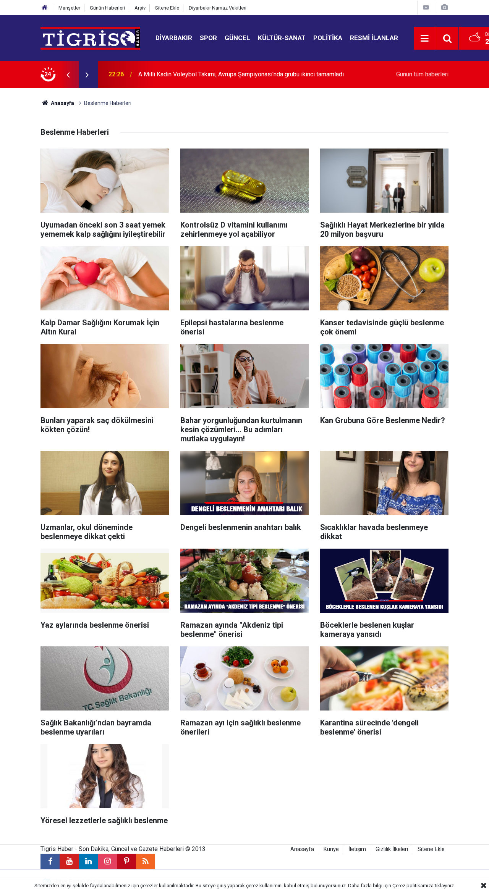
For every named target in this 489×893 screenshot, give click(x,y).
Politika (327, 38)
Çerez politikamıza (413, 885)
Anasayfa (62, 103)
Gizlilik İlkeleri (392, 849)
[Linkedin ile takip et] (88, 861)
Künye (331, 849)
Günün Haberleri (107, 8)
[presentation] (68, 74)
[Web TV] (426, 7)
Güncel (237, 38)
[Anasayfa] (44, 8)
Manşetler (69, 8)
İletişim (357, 849)
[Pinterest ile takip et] (126, 861)
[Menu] (425, 38)
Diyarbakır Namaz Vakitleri (217, 8)
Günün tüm (422, 74)
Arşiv (140, 8)
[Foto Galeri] (444, 7)
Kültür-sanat (282, 38)
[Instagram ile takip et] (107, 861)
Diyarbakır (173, 38)
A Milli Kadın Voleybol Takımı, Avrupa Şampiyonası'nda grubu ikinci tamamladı (241, 74)
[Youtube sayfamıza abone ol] (69, 861)
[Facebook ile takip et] (50, 861)
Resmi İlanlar (374, 38)
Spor (208, 38)
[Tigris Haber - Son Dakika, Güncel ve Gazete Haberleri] (90, 37)
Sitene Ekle (167, 8)
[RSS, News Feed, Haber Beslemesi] (145, 861)
